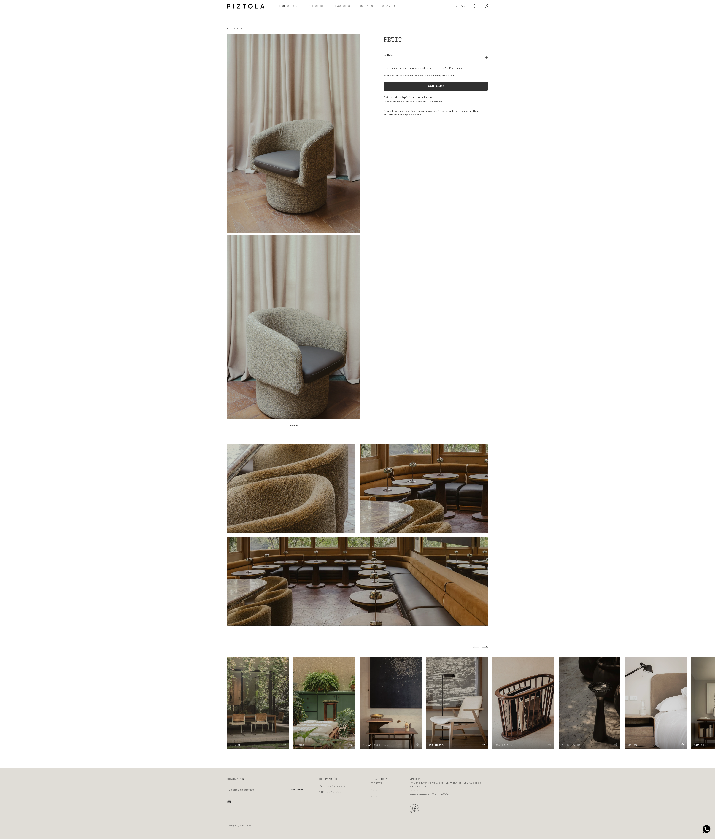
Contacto (376, 790)
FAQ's (374, 796)
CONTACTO (436, 86)
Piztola (248, 825)
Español (460, 6)
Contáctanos (435, 101)
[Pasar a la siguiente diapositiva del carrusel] (485, 647)
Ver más (293, 426)
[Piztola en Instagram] (229, 802)
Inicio (229, 28)
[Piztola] (245, 6)
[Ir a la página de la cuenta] (486, 6)
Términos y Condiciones (332, 786)
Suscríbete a (298, 790)
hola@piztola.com (444, 75)
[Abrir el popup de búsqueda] (474, 6)
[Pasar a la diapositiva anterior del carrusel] (476, 648)
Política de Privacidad (330, 792)
